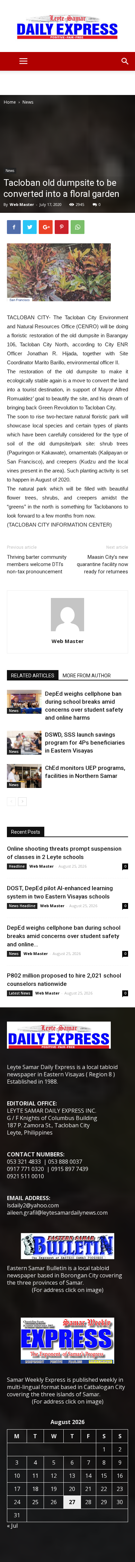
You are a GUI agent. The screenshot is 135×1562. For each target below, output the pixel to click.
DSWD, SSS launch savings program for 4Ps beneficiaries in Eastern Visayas (85, 742)
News (27, 102)
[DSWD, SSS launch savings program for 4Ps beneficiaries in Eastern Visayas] (24, 743)
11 (35, 1475)
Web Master (22, 204)
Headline (17, 866)
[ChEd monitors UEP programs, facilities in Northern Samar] (24, 776)
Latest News (19, 993)
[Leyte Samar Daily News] (67, 26)
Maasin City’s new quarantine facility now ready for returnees (102, 564)
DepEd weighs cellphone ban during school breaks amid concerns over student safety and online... (63, 936)
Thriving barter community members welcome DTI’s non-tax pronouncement (36, 564)
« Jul (12, 1525)
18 (35, 1489)
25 (35, 1502)
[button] (125, 61)
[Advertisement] (67, 83)
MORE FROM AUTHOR (87, 675)
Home (10, 102)
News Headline (22, 905)
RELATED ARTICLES (32, 675)
